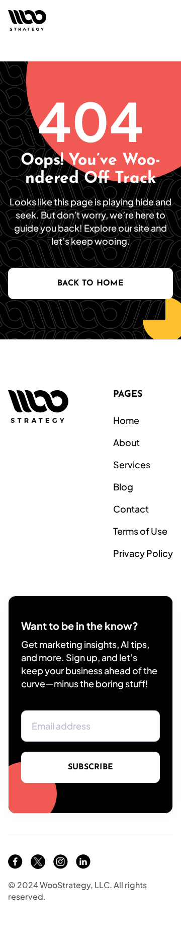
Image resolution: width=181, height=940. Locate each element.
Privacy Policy (143, 553)
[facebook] (15, 861)
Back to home (90, 283)
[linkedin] (83, 861)
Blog (123, 486)
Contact (131, 509)
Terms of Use (140, 531)
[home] (27, 20)
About (126, 442)
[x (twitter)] (38, 861)
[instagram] (60, 861)
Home (126, 420)
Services (131, 464)
